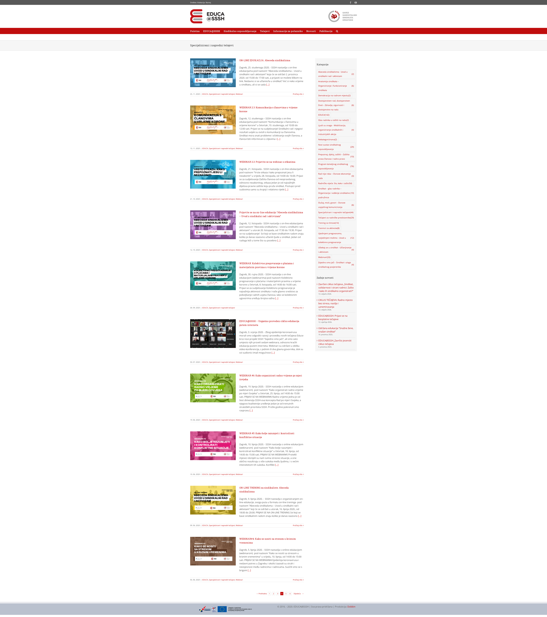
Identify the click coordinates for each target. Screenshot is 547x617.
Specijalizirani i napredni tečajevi (222, 94)
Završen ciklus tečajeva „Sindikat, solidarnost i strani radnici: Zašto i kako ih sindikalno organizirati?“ (336, 288)
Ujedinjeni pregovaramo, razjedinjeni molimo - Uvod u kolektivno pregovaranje (336, 238)
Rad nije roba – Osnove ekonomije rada (336, 176)
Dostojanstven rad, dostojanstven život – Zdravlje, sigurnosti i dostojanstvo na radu (336, 105)
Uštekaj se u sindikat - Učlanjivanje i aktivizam (336, 249)
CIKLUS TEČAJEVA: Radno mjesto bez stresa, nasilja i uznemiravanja (335, 303)
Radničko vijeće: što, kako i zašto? (335, 183)
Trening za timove (328, 223)
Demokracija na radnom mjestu (334, 95)
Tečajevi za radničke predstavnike (336, 217)
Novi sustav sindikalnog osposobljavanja (336, 146)
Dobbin (351, 606)
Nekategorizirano (327, 139)
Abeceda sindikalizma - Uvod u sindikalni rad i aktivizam (336, 74)
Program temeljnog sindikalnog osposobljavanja (336, 166)
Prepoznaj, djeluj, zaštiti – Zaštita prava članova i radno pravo (336, 156)
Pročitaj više (297, 94)
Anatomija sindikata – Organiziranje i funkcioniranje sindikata (336, 86)
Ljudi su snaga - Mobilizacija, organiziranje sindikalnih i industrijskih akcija (336, 130)
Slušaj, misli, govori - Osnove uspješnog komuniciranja (336, 204)
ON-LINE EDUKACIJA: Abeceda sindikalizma (264, 60)
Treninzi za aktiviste (328, 228)
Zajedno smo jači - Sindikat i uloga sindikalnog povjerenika (336, 264)
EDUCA (205, 94)
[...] (267, 84)
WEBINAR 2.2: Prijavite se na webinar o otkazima (267, 161)
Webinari (239, 94)
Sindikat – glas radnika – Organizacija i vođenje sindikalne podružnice (336, 193)
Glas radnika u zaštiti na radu (333, 120)
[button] (337, 31)
